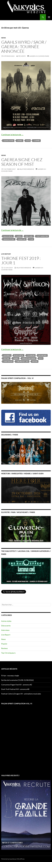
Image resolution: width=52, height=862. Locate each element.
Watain (34, 361)
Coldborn (31, 355)
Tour (31, 239)
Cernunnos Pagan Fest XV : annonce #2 (16, 685)
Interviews (5, 630)
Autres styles (6, 621)
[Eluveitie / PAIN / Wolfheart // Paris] (26, 529)
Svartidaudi (8, 361)
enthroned (42, 355)
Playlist (4, 644)
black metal (8, 236)
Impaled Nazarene (29, 358)
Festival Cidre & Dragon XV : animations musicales (21, 694)
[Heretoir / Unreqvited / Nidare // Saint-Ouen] (26, 490)
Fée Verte (22, 56)
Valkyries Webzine (26, 169)
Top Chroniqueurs (8, 653)
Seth (41, 358)
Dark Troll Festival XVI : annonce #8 (15, 689)
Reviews (4, 648)
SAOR (28, 140)
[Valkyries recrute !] (26, 815)
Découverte (5, 626)
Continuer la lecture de (12, 134)
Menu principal (49, 17)
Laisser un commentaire (39, 56)
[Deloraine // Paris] (26, 451)
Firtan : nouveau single (10, 675)
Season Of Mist (9, 239)
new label (29, 236)
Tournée (36, 140)
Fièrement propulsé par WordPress (12, 859)
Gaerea (19, 140)
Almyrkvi (7, 355)
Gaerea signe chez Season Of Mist (21, 162)
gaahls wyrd (8, 140)
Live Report (6, 254)
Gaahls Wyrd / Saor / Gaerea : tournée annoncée (23, 46)
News (3, 38)
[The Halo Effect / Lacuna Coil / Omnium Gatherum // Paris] (26, 571)
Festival (6, 358)
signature (22, 239)
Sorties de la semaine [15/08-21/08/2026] (17, 680)
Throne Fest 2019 (22, 361)
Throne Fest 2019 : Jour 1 (21, 260)
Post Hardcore (42, 236)
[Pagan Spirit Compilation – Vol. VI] (26, 392)
